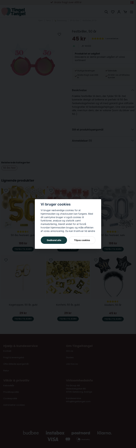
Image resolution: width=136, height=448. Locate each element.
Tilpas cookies (82, 240)
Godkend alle (54, 240)
